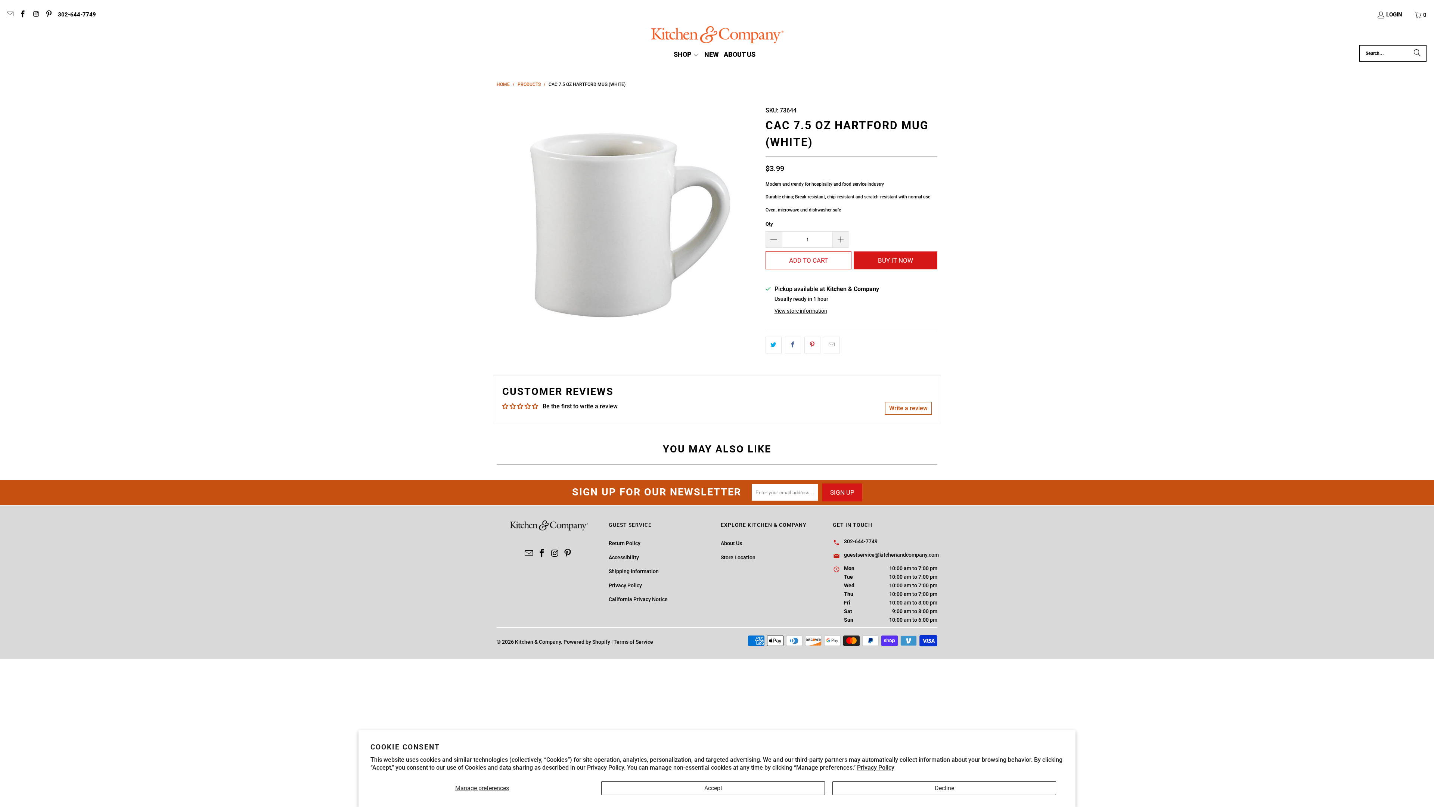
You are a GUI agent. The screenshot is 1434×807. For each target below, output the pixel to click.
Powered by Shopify (587, 642)
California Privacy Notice (638, 599)
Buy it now (895, 260)
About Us (731, 543)
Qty (769, 224)
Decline (944, 788)
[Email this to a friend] (832, 345)
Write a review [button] (908, 408)
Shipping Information (634, 571)
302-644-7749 (77, 14)
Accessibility (624, 557)
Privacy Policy (875, 767)
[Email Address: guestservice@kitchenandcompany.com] (9, 15)
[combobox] (1393, 53)
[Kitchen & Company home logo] (717, 35)
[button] (1421, 14)
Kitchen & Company (538, 642)
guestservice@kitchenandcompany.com (891, 555)
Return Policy (624, 543)
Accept (713, 788)
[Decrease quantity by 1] (774, 239)
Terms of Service (633, 642)
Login (1394, 14)
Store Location (738, 557)
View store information (801, 311)
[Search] (1417, 53)
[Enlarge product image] (627, 222)
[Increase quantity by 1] (841, 239)
